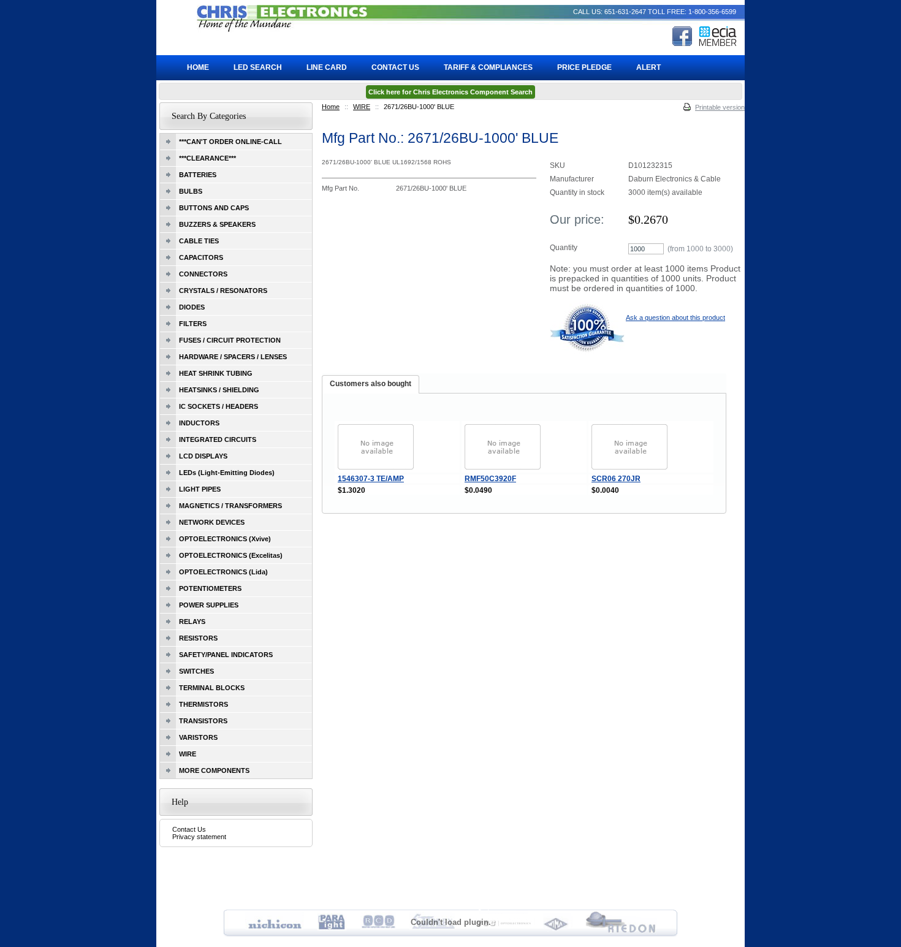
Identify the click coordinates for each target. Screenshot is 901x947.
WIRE (361, 106)
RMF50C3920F (490, 478)
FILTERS (193, 323)
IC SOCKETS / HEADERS (218, 406)
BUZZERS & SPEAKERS (217, 224)
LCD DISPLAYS (203, 456)
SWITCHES (196, 671)
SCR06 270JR (616, 478)
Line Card (326, 67)
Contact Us (189, 829)
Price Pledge (584, 67)
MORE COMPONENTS (214, 770)
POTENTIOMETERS (210, 588)
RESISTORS (198, 638)
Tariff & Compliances (488, 67)
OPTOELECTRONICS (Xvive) (225, 538)
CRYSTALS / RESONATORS (223, 290)
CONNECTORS (203, 274)
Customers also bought (370, 383)
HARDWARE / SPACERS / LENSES (233, 356)
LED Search (258, 67)
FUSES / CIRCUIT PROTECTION (230, 340)
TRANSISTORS (203, 721)
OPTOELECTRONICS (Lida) (223, 572)
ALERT (648, 67)
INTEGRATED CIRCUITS (217, 439)
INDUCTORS (199, 423)
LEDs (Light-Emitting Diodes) (227, 472)
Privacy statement (199, 836)
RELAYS (192, 621)
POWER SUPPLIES (208, 605)
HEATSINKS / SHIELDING (219, 390)
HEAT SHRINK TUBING (216, 373)
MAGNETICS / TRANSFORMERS (230, 505)
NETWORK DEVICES (212, 522)
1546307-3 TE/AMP (371, 478)
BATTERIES (197, 174)
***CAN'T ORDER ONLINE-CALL (230, 141)
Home (331, 106)
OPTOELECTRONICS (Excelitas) (231, 555)
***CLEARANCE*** (207, 158)
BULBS (190, 191)
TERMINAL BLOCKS (212, 687)
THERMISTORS (203, 704)
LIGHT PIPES (200, 489)
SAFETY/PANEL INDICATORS (226, 654)
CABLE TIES (199, 241)
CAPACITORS (201, 257)
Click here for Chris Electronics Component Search (450, 92)
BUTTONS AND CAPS (214, 207)
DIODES (192, 307)
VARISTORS (198, 737)
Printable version (720, 107)
